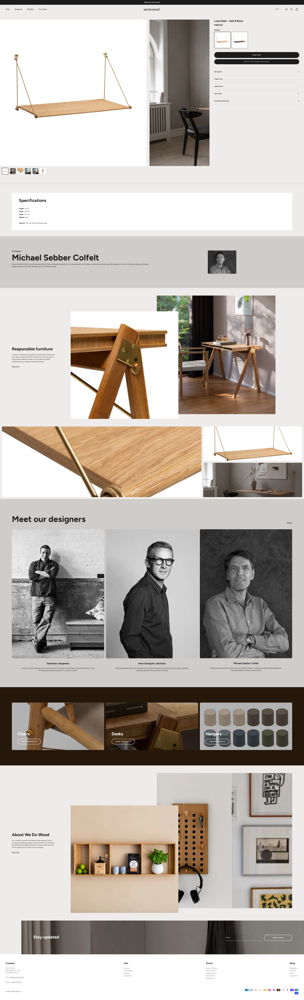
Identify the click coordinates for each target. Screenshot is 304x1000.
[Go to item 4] (28, 171)
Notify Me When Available (257, 61)
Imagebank (127, 976)
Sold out (256, 55)
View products (29, 741)
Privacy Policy (211, 971)
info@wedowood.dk (16, 977)
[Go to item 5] (35, 171)
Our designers (128, 971)
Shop (8, 9)
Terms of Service (211, 968)
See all (289, 522)
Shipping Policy (211, 973)
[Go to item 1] (5, 171)
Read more (15, 366)
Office (292, 973)
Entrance (293, 971)
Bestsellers (293, 968)
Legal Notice (210, 978)
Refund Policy (210, 976)
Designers (18, 9)
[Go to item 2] (12, 171)
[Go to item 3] (20, 171)
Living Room (294, 976)
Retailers (30, 9)
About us (127, 968)
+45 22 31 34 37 (16, 982)
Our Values (43, 9)
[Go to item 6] (43, 171)
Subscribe (278, 938)
